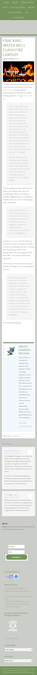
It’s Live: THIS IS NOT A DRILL (14, 589)
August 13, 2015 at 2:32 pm (12, 453)
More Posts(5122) (25, 426)
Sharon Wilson (24, 351)
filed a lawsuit (7, 90)
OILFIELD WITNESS (11, 639)
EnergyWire (21, 233)
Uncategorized (15, 436)
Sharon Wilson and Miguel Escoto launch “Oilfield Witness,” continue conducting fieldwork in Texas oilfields (17, 604)
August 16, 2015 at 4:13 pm (12, 497)
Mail (20, 423)
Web (24, 423)
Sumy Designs (31, 670)
